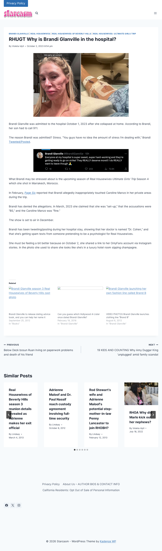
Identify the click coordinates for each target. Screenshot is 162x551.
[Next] (153, 415)
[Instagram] (19, 505)
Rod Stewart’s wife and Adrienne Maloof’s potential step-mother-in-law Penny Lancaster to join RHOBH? (100, 409)
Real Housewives (40, 33)
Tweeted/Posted (19, 141)
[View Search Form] (37, 13)
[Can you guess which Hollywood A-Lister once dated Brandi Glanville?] (80, 300)
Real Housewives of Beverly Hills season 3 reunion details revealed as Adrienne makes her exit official (20, 409)
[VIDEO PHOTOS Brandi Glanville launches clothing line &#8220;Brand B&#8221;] (129, 300)
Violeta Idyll (18, 46)
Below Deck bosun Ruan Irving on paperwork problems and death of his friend (38, 349)
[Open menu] (155, 13)
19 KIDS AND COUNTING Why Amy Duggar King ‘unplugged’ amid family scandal (127, 349)
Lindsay (16, 434)
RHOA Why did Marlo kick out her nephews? (140, 417)
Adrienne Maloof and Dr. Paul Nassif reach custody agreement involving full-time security (60, 404)
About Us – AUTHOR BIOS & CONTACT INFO (91, 484)
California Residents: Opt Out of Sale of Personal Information (81, 490)
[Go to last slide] (8, 415)
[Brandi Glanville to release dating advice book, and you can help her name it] (31, 300)
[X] (12, 505)
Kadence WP (108, 541)
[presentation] (141, 393)
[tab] (74, 450)
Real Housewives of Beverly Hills (71, 33)
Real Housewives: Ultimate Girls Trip (114, 33)
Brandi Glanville (19, 33)
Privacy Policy (16, 3)
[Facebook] (6, 505)
